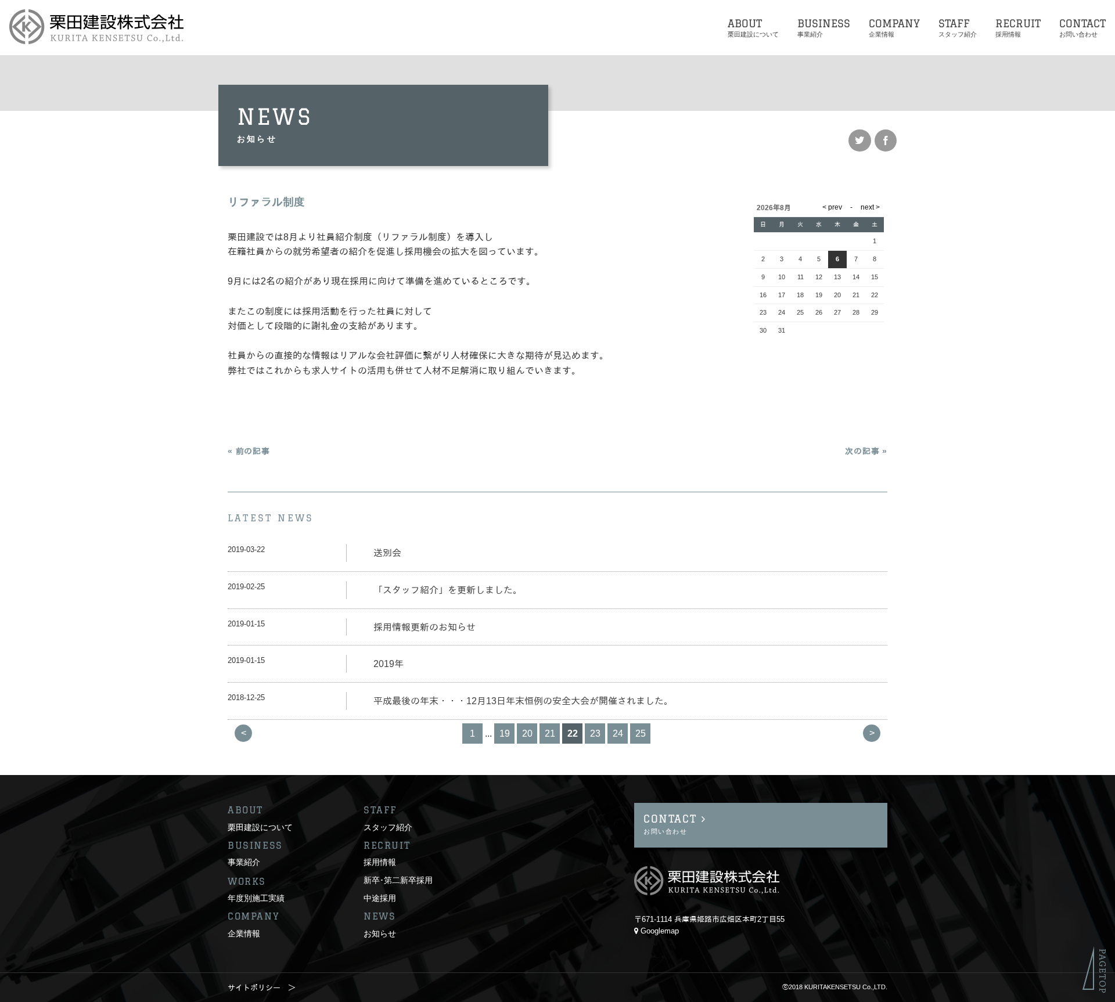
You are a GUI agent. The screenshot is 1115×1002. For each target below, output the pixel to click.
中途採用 (380, 898)
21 (550, 733)
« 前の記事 (249, 451)
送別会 (387, 553)
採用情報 (380, 862)
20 (527, 733)
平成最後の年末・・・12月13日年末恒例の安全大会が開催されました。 (523, 701)
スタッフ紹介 (388, 827)
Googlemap (660, 931)
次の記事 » (866, 451)
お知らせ (380, 933)
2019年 (388, 664)
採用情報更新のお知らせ (424, 627)
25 (640, 733)
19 (504, 733)
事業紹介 (244, 862)
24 (618, 733)
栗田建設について (260, 827)
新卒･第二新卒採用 (398, 880)
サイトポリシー (254, 987)
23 (595, 733)
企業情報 (244, 933)
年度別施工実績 (256, 898)
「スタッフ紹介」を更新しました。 (447, 590)
